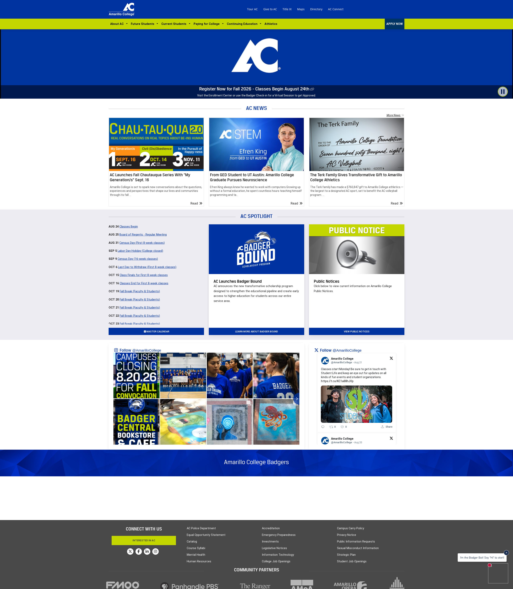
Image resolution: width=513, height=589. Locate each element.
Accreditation (271, 528)
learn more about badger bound (256, 331)
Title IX (287, 9)
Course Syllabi (196, 548)
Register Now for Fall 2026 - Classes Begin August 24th (254, 88)
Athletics (271, 24)
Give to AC (270, 9)
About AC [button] (117, 24)
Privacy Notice (346, 535)
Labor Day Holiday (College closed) (140, 251)
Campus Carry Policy (350, 528)
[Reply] (323, 427)
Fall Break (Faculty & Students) (140, 291)
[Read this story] (156, 144)
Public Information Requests (356, 541)
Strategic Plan (346, 555)
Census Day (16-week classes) (138, 259)
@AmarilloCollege (146, 350)
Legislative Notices (274, 548)
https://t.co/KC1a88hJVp (337, 381)
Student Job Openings (352, 561)
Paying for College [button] (207, 24)
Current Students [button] (174, 24)
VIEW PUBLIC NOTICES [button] (357, 331)
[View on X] (391, 358)
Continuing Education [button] (243, 24)
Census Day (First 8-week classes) (142, 243)
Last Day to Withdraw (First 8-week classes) (147, 267)
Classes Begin (128, 226)
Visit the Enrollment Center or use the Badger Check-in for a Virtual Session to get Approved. (256, 95)
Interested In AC (143, 540)
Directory (316, 9)
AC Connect (335, 9)
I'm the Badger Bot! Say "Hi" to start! (482, 557)
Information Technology (278, 555)
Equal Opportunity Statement (206, 535)
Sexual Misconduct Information (358, 548)
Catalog (192, 541)
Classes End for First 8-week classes (144, 283)
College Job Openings (276, 561)
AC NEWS (256, 108)
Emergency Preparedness (279, 535)
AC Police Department (201, 528)
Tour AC (252, 9)
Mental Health (196, 555)
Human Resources (199, 561)
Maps (301, 9)
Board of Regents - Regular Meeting (143, 234)
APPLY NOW (394, 24)
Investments (270, 541)
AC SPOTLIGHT (256, 216)
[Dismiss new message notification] (506, 552)
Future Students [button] (143, 24)
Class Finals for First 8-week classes (144, 275)
